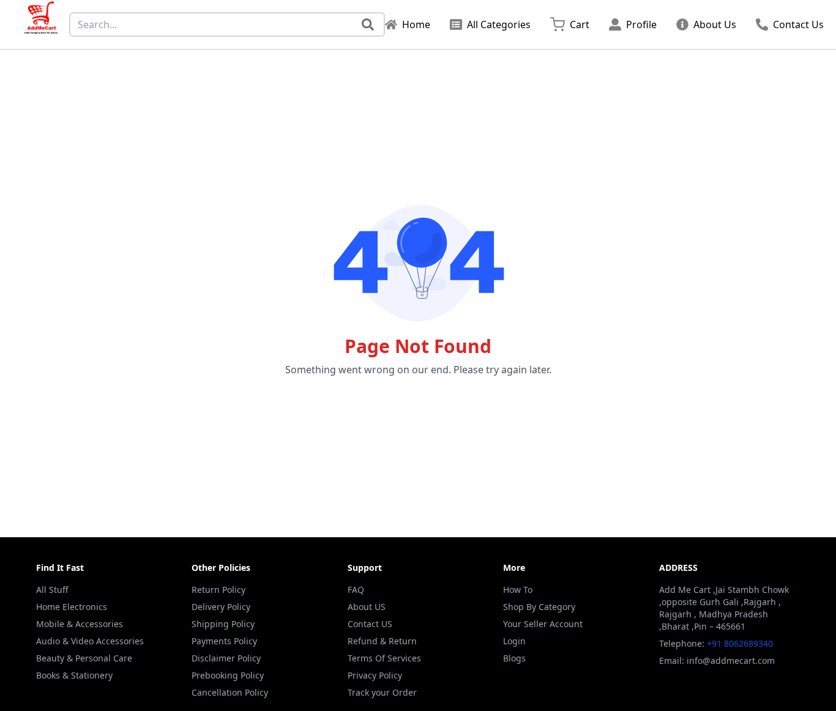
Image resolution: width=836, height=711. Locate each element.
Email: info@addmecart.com (717, 660)
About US (367, 606)
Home (416, 24)
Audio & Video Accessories (90, 641)
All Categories (499, 24)
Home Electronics (71, 606)
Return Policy (218, 589)
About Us (714, 24)
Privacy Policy (375, 675)
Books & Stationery (74, 675)
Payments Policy (224, 641)
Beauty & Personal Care (84, 658)
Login (514, 641)
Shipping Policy (223, 624)
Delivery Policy (221, 606)
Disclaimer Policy (226, 658)
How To (517, 589)
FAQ (356, 589)
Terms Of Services (384, 658)
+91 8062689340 (740, 643)
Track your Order (382, 692)
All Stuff (52, 589)
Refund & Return (382, 641)
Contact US (370, 624)
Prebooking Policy (228, 675)
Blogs (514, 658)
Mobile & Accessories (79, 624)
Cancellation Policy (230, 692)
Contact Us (798, 24)
